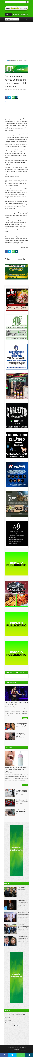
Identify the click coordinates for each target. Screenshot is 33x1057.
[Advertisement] (16, 39)
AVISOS (18, 1051)
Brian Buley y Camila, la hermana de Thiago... (22, 724)
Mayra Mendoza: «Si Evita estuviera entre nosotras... (23, 914)
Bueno (7, 1022)
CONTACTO (24, 1051)
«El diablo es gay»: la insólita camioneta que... (22, 800)
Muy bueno (8, 1020)
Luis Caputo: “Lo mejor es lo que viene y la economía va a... (24, 902)
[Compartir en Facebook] (6, 97)
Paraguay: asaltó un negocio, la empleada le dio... (22, 791)
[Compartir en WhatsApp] (13, 97)
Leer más (25, 718)
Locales (24, 89)
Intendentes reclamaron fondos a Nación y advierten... (23, 926)
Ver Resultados (16, 1029)
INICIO (7, 1051)
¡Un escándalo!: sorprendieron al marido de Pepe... (22, 735)
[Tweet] (9, 97)
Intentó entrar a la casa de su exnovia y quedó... (23, 810)
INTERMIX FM (17, 89)
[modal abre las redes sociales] (16, 97)
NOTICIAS (12, 1051)
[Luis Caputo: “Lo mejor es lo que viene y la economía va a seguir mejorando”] (9, 905)
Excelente (7, 1017)
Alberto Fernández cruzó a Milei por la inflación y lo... (23, 938)
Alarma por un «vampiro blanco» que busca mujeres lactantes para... (16, 769)
